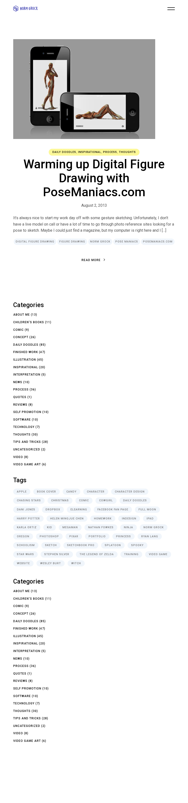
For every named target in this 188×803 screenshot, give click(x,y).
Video (18, 457)
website (23, 563)
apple (22, 491)
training (131, 554)
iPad (150, 518)
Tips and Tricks (27, 442)
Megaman (70, 527)
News (17, 382)
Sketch (51, 545)
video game (158, 554)
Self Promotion (27, 412)
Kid (49, 527)
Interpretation (26, 374)
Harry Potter (28, 518)
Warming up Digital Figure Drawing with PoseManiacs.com (94, 178)
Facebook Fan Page (112, 509)
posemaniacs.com (158, 241)
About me (21, 314)
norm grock (100, 241)
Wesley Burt (50, 563)
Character (96, 491)
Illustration (24, 359)
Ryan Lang (149, 536)
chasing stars (29, 500)
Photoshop (49, 536)
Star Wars (25, 554)
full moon (147, 509)
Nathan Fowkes (101, 527)
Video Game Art (27, 464)
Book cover (46, 491)
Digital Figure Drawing (35, 241)
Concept (20, 337)
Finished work (25, 352)
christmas (60, 500)
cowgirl (106, 500)
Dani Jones (26, 509)
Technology (24, 427)
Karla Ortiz (27, 527)
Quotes (19, 397)
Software (22, 419)
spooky (137, 545)
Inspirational (89, 152)
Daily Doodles (64, 152)
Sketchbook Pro (80, 545)
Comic (18, 330)
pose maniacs (126, 241)
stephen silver (56, 554)
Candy (71, 491)
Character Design (130, 491)
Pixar (73, 536)
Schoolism (26, 545)
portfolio (97, 536)
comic (84, 500)
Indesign (129, 518)
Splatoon (113, 545)
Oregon (23, 536)
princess (123, 536)
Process (110, 152)
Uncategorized (26, 449)
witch (76, 563)
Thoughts (127, 152)
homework (103, 518)
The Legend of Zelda (97, 554)
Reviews (20, 404)
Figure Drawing (72, 241)
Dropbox (53, 509)
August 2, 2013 (94, 205)
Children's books (28, 322)
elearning (78, 509)
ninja (128, 527)
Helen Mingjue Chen (67, 518)
